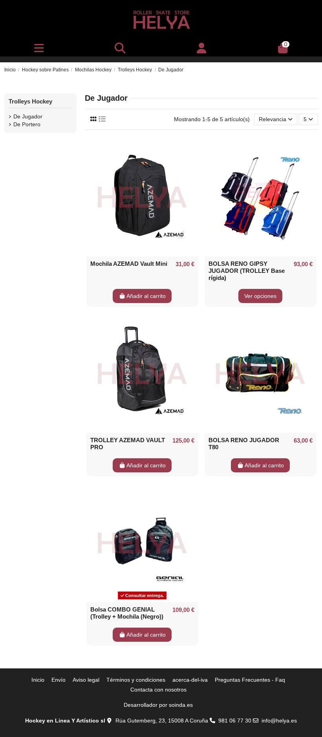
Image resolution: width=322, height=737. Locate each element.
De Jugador (27, 116)
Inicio (37, 680)
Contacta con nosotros (158, 689)
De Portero (26, 124)
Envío (58, 680)
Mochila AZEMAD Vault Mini (128, 263)
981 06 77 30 (234, 720)
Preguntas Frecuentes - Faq (250, 680)
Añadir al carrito (146, 296)
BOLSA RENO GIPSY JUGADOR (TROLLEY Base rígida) (247, 270)
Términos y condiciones (135, 680)
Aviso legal (86, 680)
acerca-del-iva (190, 680)
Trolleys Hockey (30, 101)
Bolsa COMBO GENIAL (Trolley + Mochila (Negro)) (126, 613)
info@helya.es (279, 720)
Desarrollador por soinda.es (158, 705)
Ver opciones (260, 296)
